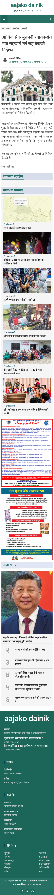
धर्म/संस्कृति (44, 868)
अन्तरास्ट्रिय (9, 860)
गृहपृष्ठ (7, 853)
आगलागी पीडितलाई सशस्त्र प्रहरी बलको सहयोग (25, 336)
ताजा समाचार (11, 565)
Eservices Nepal (33, 884)
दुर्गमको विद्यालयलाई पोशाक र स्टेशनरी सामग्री (29, 675)
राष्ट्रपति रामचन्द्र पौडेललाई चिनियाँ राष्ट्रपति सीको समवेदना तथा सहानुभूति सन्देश (25, 640)
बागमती (24, 28)
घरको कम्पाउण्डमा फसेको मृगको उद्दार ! (21, 300)
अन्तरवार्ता (43, 857)
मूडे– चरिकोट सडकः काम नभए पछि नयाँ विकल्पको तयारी (26, 411)
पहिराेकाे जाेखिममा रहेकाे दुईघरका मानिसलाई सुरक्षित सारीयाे (24, 262)
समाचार (7, 857)
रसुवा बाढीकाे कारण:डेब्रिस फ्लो (17, 228)
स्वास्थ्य (7, 864)
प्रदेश (6, 871)
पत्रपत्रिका (16, 28)
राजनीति (42, 853)
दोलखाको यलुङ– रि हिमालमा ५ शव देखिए (32, 662)
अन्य (41, 871)
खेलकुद (7, 868)
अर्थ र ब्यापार (6, 28)
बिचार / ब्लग (44, 860)
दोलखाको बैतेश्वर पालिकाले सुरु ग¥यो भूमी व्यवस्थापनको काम (23, 372)
